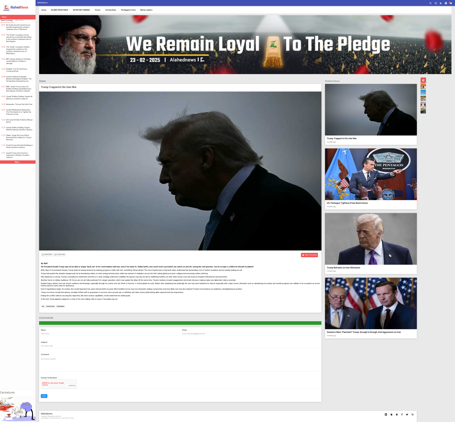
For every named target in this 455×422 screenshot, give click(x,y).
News (4, 17)
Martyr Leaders (146, 10)
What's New (19, 20)
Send (44, 396)
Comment (45, 354)
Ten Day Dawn (110, 10)
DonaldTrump (50, 306)
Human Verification (49, 378)
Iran (43, 306)
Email (184, 330)
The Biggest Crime (128, 10)
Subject (44, 342)
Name (43, 330)
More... (18, 162)
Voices (97, 10)
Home (42, 81)
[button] (435, 3)
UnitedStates (60, 306)
